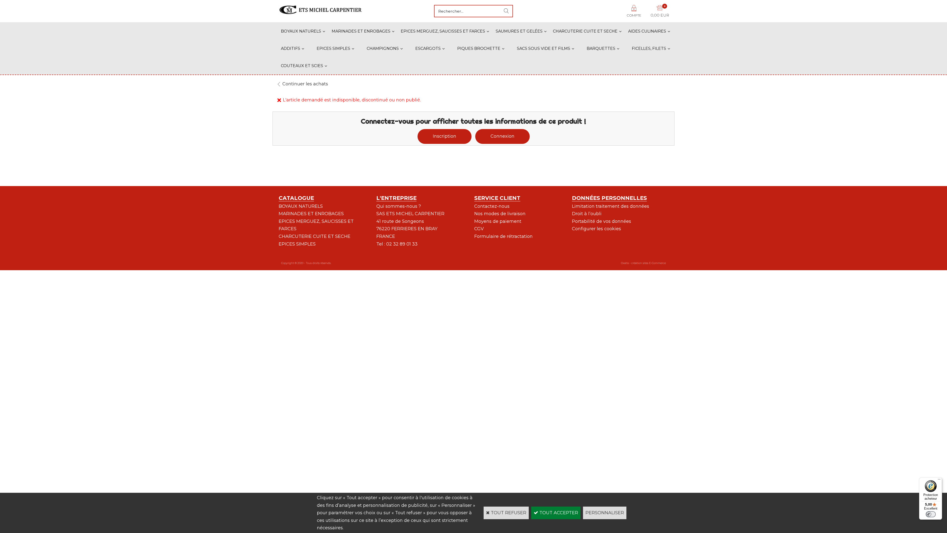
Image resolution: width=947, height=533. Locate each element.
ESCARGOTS (428, 48)
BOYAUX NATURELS (301, 31)
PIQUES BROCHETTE (478, 48)
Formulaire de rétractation (503, 236)
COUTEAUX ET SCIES (302, 65)
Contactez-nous (492, 206)
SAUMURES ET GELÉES (519, 31)
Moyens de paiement (497, 221)
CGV (479, 228)
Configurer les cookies (596, 228)
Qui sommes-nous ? (398, 206)
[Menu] (939, 480)
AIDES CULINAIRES (647, 31)
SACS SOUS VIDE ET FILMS (543, 48)
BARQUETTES (601, 48)
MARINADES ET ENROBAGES (361, 31)
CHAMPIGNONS (383, 48)
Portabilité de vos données (601, 221)
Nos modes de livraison (500, 213)
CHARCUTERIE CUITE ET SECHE (585, 31)
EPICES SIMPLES (333, 48)
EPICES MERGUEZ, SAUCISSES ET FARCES (443, 31)
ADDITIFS (290, 48)
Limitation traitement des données (610, 206)
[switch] (931, 514)
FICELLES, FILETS (649, 48)
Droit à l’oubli (586, 213)
